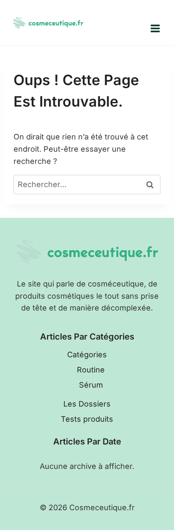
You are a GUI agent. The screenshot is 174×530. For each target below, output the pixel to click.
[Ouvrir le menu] (155, 28)
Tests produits (87, 419)
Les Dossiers (87, 403)
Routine (91, 369)
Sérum (91, 384)
